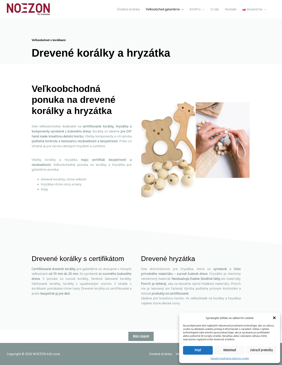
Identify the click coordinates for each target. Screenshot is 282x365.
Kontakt (230, 9)
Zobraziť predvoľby (261, 350)
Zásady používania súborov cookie (229, 358)
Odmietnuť (229, 350)
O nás (215, 9)
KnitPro (195, 9)
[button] (274, 318)
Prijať (198, 350)
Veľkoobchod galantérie (163, 9)
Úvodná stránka (128, 9)
